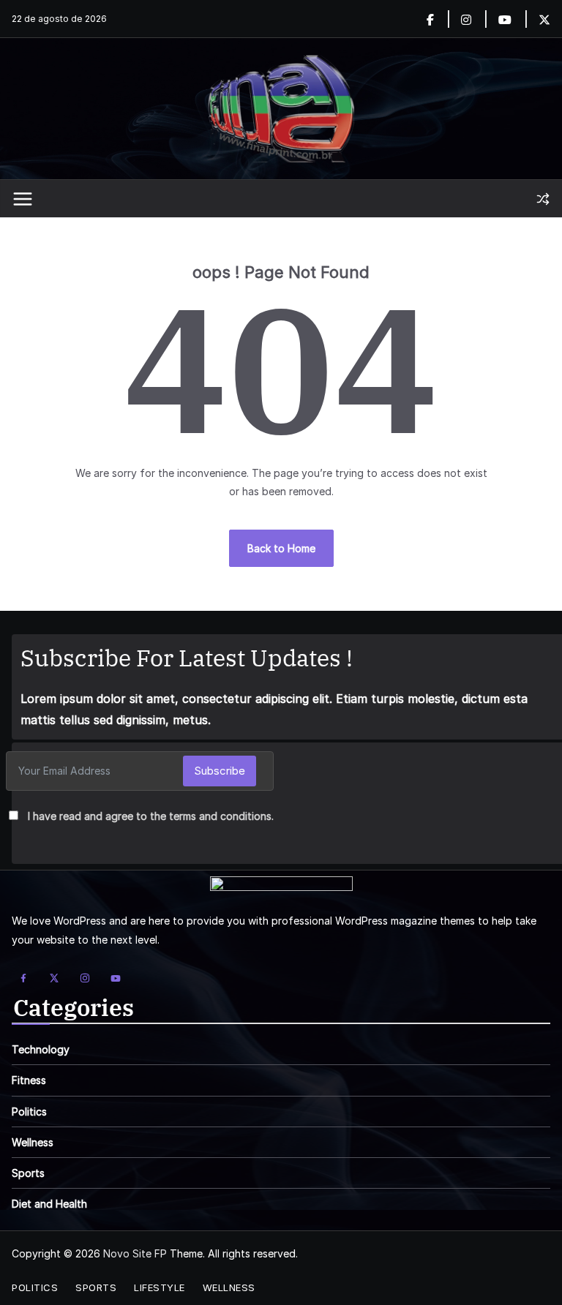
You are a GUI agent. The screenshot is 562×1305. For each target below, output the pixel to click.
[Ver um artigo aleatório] (543, 199)
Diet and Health (49, 1203)
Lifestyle (159, 1287)
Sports (28, 1173)
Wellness (32, 1142)
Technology (41, 1049)
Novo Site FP (135, 1253)
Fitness (29, 1080)
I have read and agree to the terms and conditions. (151, 816)
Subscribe (219, 771)
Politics (29, 1111)
